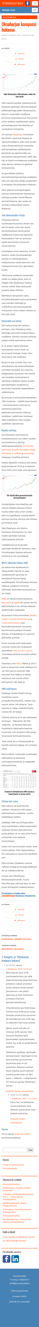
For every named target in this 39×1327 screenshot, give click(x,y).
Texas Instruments (11, 622)
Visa (15, 650)
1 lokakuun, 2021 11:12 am (23, 1098)
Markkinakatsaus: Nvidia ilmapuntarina (14, 1204)
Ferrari (21, 650)
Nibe (4, 598)
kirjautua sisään (22, 1133)
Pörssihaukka (12, 3)
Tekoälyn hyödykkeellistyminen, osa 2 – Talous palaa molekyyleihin (18, 1197)
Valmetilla (29, 453)
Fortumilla (28, 446)
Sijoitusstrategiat (9, 17)
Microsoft (6, 602)
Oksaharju (17, 134)
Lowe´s (5, 619)
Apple (17, 602)
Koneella (24, 449)
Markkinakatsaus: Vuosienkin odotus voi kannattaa (17, 1220)
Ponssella (6, 453)
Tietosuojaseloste (19, 1290)
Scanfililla (16, 453)
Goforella (6, 449)
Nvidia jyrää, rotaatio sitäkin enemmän (16, 1189)
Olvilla (32, 449)
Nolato (33, 615)
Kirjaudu (6, 10)
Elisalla (15, 449)
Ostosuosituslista (11, 1184)
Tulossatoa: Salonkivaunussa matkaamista (17, 1210)
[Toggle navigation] (35, 3)
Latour (29, 650)
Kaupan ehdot (19, 1296)
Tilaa (13, 10)
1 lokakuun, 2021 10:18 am (19, 969)
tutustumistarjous (8, 895)
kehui (19, 663)
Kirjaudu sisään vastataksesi (20, 1091)
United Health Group (19, 619)
